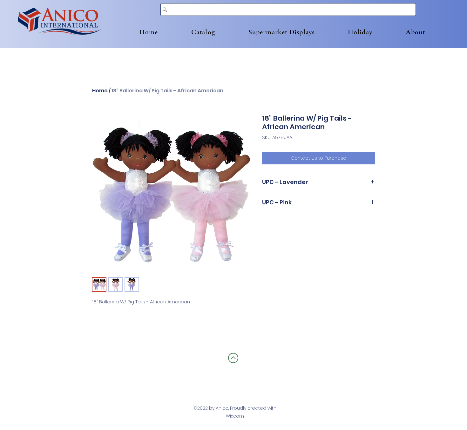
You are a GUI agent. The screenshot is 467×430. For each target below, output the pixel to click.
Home (100, 90)
